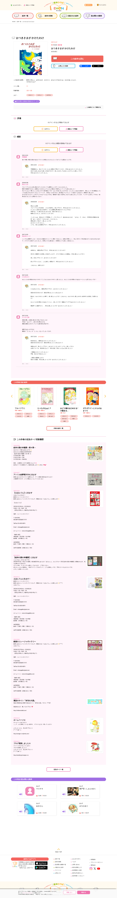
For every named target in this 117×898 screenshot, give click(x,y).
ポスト (99, 65)
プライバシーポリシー (97, 862)
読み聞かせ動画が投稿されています (28, 101)
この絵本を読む (77, 59)
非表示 (27, 177)
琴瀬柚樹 (24, 157)
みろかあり (54, 51)
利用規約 (93, 859)
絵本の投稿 (58, 861)
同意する (83, 892)
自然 (28, 416)
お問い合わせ (75, 864)
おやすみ (49, 95)
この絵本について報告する (94, 107)
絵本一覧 (19, 21)
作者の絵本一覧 (58, 428)
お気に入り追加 (63, 66)
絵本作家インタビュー (78, 875)
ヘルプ (74, 861)
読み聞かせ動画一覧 (60, 864)
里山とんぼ (25, 184)
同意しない (70, 892)
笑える (41, 416)
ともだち (19, 416)
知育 (73, 418)
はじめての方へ (76, 859)
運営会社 (93, 865)
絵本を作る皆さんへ (77, 873)
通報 (23, 177)
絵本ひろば (58, 6)
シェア (86, 65)
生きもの (73, 416)
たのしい (40, 95)
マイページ (58, 870)
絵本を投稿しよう (77, 867)
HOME (13, 21)
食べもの (51, 416)
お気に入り (58, 873)
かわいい (31, 95)
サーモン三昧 (25, 317)
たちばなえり (25, 276)
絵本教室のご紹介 (77, 870)
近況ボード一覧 (58, 769)
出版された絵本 (59, 867)
